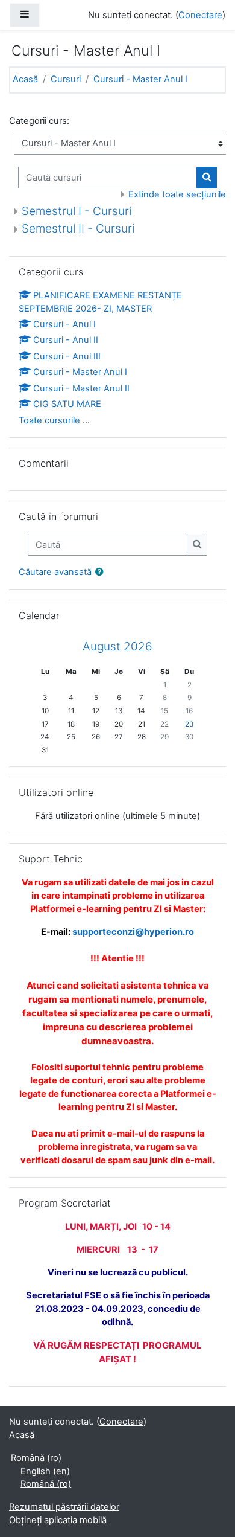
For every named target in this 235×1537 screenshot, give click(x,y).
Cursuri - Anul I (64, 324)
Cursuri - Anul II (65, 340)
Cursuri (66, 79)
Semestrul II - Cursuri (78, 229)
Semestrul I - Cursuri (76, 211)
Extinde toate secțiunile (177, 194)
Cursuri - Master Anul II (81, 388)
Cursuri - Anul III (67, 356)
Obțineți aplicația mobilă (58, 1520)
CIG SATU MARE (67, 404)
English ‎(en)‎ (45, 1471)
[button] (102, 572)
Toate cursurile (49, 420)
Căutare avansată (55, 571)
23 (189, 724)
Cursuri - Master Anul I (140, 79)
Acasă (25, 79)
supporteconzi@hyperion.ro (133, 931)
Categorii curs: (39, 120)
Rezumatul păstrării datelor (64, 1506)
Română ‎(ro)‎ (36, 1457)
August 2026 (117, 646)
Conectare (200, 15)
